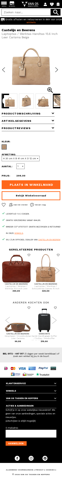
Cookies (50, 470)
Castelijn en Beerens (49, 240)
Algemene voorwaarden (20, 470)
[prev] (4, 72)
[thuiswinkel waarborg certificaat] (29, 371)
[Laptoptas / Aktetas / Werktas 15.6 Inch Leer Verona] (16, 282)
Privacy (39, 470)
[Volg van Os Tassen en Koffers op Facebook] (17, 460)
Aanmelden (16, 443)
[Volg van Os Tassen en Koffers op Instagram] (31, 460)
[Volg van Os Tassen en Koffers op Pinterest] (45, 460)
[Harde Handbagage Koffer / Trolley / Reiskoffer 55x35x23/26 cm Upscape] (44, 332)
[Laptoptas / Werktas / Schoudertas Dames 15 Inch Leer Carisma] (46, 282)
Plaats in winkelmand (31, 184)
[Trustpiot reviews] (43, 371)
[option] (31, 21)
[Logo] (31, 4)
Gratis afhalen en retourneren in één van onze (33, 21)
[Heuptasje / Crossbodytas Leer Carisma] (18, 332)
